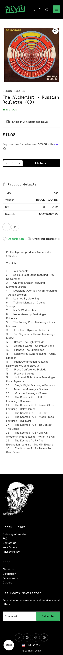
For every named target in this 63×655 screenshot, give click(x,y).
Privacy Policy (11, 551)
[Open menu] (56, 9)
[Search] (33, 9)
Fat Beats (36, 650)
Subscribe (48, 616)
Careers (7, 582)
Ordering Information (47, 239)
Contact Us (9, 543)
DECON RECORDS (14, 91)
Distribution (9, 573)
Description (16, 239)
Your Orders (10, 547)
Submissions (10, 578)
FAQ (5, 538)
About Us (8, 569)
